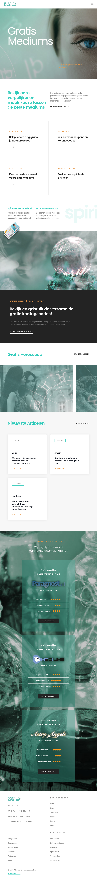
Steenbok (11, 852)
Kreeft (52, 817)
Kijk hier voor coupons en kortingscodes (73, 138)
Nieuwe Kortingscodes (21, 332)
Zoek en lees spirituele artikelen (71, 176)
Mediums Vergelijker (59, 106)
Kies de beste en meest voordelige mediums (23, 176)
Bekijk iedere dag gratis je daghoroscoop (23, 138)
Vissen (10, 860)
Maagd (52, 826)
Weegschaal (12, 839)
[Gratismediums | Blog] (60, 184)
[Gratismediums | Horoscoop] (11, 147)
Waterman (12, 856)
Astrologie (14, 805)
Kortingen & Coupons (20, 821)
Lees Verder (16, 468)
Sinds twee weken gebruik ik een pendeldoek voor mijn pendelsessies (22, 503)
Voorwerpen (55, 860)
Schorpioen (12, 843)
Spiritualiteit (54, 852)
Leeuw (52, 821)
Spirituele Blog (82, 423)
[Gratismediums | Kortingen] (60, 147)
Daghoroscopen (81, 354)
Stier (52, 808)
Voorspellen (18, 484)
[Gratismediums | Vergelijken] (11, 184)
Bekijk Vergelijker (48, 621)
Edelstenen (60, 441)
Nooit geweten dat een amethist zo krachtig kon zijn (67, 458)
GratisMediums (14, 873)
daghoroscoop (59, 798)
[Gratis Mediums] (14, 799)
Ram (52, 804)
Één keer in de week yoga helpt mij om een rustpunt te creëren (24, 458)
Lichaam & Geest (57, 843)
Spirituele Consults (19, 811)
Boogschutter (13, 847)
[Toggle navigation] (92, 4)
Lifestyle (17, 441)
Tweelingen (54, 812)
